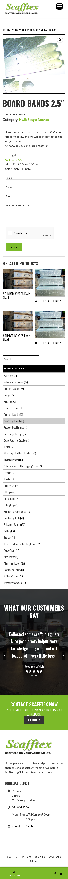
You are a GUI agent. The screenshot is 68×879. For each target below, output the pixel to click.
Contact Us (34, 720)
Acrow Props (9, 550)
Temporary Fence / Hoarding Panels (20, 544)
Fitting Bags (9, 505)
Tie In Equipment (11, 460)
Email (8, 196)
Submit (14, 246)
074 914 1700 (13, 159)
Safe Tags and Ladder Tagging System (21, 466)
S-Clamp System (11, 576)
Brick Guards (9, 499)
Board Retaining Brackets (15, 440)
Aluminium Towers (12, 563)
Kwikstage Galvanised (14, 382)
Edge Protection (11, 408)
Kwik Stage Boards (22, 30)
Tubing (7, 447)
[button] (60, 40)
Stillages (8, 492)
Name (9, 177)
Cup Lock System (11, 389)
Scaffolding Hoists (12, 570)
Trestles (8, 479)
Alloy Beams (9, 557)
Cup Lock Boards (11, 414)
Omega (7, 395)
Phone (9, 186)
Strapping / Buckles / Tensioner (18, 453)
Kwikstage (8, 376)
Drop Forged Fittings (13, 434)
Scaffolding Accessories (15, 512)
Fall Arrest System (12, 524)
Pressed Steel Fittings (14, 427)
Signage (8, 537)
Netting (7, 531)
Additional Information (18, 205)
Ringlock (8, 402)
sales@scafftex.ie (23, 826)
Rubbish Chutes (11, 486)
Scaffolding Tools (12, 518)
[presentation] (4, 656)
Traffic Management (13, 583)
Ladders (7, 473)
